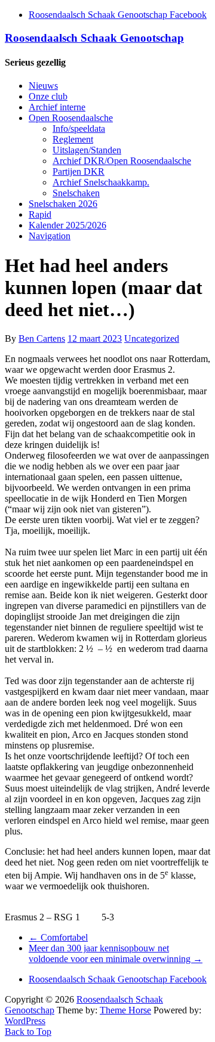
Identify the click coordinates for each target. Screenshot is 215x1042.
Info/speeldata (79, 128)
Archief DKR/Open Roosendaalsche (122, 161)
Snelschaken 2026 (63, 204)
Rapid (40, 214)
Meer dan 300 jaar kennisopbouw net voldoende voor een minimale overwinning (115, 953)
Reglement (73, 139)
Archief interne (57, 107)
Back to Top (28, 1031)
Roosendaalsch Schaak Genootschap (94, 38)
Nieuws (43, 86)
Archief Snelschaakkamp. (101, 182)
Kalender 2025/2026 (67, 225)
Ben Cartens (42, 338)
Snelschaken (76, 193)
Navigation (49, 236)
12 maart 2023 (94, 338)
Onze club (48, 96)
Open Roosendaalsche (71, 118)
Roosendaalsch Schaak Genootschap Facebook (118, 15)
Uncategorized (151, 338)
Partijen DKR (79, 171)
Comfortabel (58, 937)
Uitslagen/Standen (87, 150)
